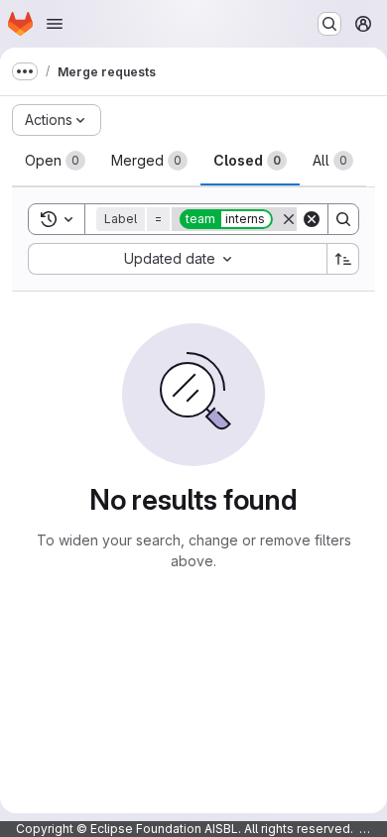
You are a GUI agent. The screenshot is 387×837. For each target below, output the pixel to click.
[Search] (343, 219)
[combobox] (177, 259)
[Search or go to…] (329, 24)
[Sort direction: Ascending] (343, 259)
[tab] (55, 160)
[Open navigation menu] (54, 24)
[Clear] (311, 219)
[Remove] (289, 219)
